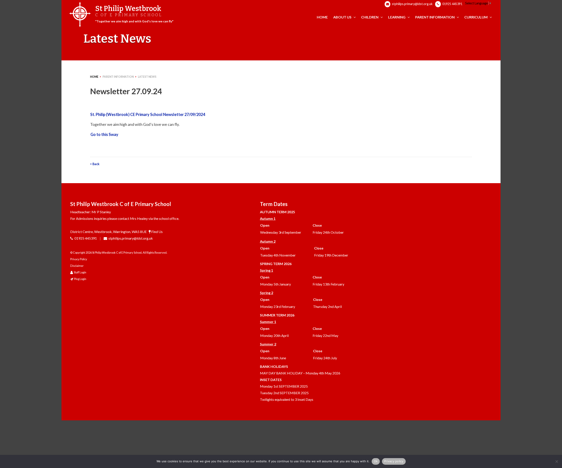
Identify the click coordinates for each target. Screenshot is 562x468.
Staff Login (80, 272)
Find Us (157, 231)
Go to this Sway (104, 134)
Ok (376, 461)
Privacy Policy (78, 259)
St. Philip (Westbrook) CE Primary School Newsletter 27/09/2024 (147, 114)
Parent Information (118, 76)
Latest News (147, 76)
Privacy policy (393, 461)
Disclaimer (77, 265)
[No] (556, 461)
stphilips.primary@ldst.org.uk (411, 4)
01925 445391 (452, 4)
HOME (94, 76)
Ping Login (80, 279)
